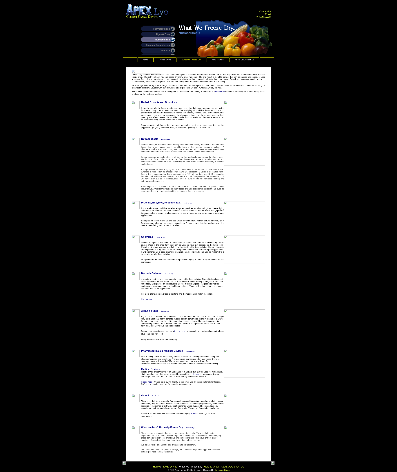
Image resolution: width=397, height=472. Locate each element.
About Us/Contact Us (244, 60)
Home (145, 60)
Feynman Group (222, 470)
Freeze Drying (165, 60)
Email (268, 14)
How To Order (218, 60)
